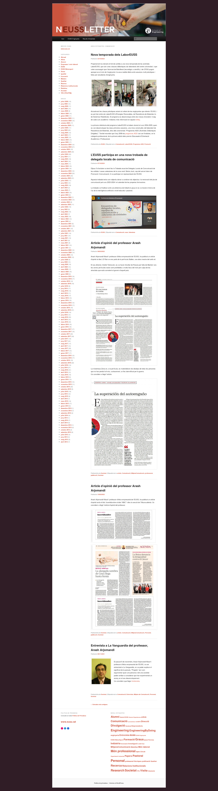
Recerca (63, 83)
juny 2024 (64, 156)
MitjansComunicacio (137, 473)
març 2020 (64, 269)
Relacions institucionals (69, 86)
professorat (149, 473)
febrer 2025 (65, 140)
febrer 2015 (65, 403)
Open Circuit (140, 751)
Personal (148, 633)
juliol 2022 (64, 207)
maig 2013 (64, 439)
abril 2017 (64, 346)
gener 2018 (64, 327)
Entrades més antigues (99, 704)
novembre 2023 (66, 173)
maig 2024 (64, 159)
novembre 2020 (66, 252)
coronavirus (131, 721)
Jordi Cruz (141, 744)
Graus (63, 71)
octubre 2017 (65, 334)
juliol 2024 (64, 154)
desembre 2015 (66, 382)
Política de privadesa (101, 783)
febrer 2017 (65, 351)
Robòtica (64, 88)
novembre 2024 (66, 147)
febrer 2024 (65, 166)
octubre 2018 (65, 307)
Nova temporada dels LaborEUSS (114, 54)
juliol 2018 (64, 312)
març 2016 (64, 375)
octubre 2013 (65, 430)
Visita (143, 770)
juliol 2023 (64, 180)
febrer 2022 (65, 219)
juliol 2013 (64, 434)
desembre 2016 (66, 355)
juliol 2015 (64, 391)
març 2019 (64, 295)
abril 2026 (64, 108)
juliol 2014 (64, 415)
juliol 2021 (64, 233)
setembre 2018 (66, 310)
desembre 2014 (66, 408)
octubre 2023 (65, 176)
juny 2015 (64, 394)
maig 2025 (64, 133)
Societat (103, 473)
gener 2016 (64, 379)
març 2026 (64, 111)
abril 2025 (64, 135)
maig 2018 (64, 317)
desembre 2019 (66, 276)
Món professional (123, 751)
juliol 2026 (64, 101)
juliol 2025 (64, 128)
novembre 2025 (66, 120)
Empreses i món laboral (69, 64)
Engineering (120, 730)
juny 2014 (64, 418)
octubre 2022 (65, 202)
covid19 (138, 722)
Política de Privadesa (79, 716)
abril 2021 (64, 240)
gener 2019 (64, 300)
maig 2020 (64, 264)
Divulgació (118, 725)
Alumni (63, 62)
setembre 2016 (66, 363)
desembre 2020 (66, 250)
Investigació (133, 743)
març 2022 (64, 216)
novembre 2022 (66, 200)
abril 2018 (64, 319)
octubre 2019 (65, 281)
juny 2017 (64, 341)
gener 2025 (64, 142)
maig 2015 (64, 396)
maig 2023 (64, 185)
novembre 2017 (66, 331)
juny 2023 (64, 183)
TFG (138, 771)
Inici (62, 39)
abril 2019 (64, 293)
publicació (94, 475)
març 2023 (64, 190)
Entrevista (129, 694)
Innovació (64, 76)
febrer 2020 (65, 272)
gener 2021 (64, 248)
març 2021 (64, 243)
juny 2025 (64, 130)
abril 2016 (64, 372)
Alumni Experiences (135, 717)
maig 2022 (64, 212)
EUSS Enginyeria (73, 39)
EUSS (103, 144)
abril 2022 (64, 214)
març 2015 (64, 401)
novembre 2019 (66, 279)
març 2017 (64, 348)
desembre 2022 (66, 197)
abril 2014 (64, 423)
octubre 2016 (65, 360)
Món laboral (144, 746)
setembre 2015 (66, 389)
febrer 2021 (65, 245)
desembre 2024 (66, 144)
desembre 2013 (66, 425)
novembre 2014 (66, 411)
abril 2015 (64, 398)
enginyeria (115, 735)
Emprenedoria (137, 726)
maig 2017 (64, 343)
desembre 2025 (66, 118)
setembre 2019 (66, 283)
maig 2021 (64, 238)
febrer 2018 (65, 324)
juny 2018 (64, 315)
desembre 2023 (66, 171)
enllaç (138, 119)
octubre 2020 (65, 255)
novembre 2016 (66, 358)
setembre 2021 (66, 231)
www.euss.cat (65, 49)
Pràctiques (138, 761)
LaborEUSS (128, 144)
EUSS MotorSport (117, 740)
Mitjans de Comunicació (141, 694)
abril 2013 (64, 442)
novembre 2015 (66, 384)
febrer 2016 (65, 377)
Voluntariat (151, 771)
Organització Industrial (117, 756)
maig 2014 (64, 420)
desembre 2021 (66, 224)
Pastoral (138, 756)
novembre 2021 (66, 226)
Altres (63, 59)
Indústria (115, 743)
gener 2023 (64, 195)
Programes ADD (138, 144)
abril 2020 (64, 267)
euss (126, 232)
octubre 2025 (65, 123)
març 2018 (64, 322)
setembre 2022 (66, 204)
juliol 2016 (64, 365)
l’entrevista (136, 681)
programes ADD (131, 133)
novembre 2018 (66, 305)
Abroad (63, 57)
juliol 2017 (64, 339)
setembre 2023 (66, 178)
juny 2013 (64, 437)
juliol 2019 (64, 286)
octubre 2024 (65, 149)
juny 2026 (64, 104)
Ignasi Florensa (149, 740)
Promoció (147, 144)
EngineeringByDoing (142, 730)
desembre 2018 (66, 303)
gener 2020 (64, 274)
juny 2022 (64, 209)
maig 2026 (64, 106)
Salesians (132, 232)
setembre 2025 (66, 125)
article (119, 473)
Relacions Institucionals (134, 765)
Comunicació (120, 144)
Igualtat (63, 74)
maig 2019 (64, 291)
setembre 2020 (66, 257)
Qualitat (63, 81)
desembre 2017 (66, 329)
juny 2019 (64, 288)
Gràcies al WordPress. (116, 783)
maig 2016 (64, 370)
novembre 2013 (66, 427)
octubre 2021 (65, 228)
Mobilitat (134, 747)
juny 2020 (64, 262)
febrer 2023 (65, 192)
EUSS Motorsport (67, 69)
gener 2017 (64, 353)
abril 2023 (64, 188)
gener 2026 (64, 116)
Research (117, 770)
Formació (129, 739)
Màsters (63, 79)
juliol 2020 (64, 259)
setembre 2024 (66, 152)
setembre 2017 (66, 336)
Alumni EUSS (124, 717)
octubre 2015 (65, 387)
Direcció (145, 721)
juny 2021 (64, 236)
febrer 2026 (65, 113)
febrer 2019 (65, 298)
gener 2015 (64, 406)
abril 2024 (64, 161)
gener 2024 (64, 168)
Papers (128, 755)
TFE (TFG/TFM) (66, 93)
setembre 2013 (66, 432)
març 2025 (64, 137)
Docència (128, 726)
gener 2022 (64, 221)
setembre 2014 (66, 413)
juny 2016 (64, 367)
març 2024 (64, 164)
